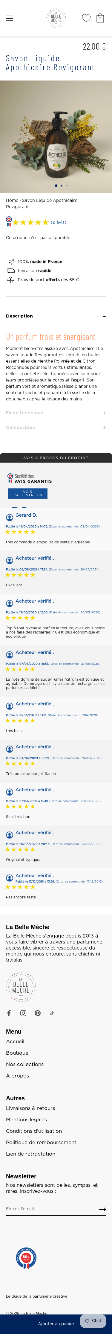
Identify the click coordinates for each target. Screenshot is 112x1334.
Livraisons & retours (30, 1108)
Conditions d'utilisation (34, 1131)
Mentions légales (26, 1119)
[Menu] (9, 18)
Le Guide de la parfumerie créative (36, 1296)
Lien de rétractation (30, 1154)
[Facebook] (9, 1013)
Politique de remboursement (41, 1142)
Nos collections (25, 1064)
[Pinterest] (38, 1013)
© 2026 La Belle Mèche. (27, 1313)
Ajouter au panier (56, 1324)
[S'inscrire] (102, 1209)
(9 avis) (58, 222)
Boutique (17, 1053)
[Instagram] (23, 1013)
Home (12, 201)
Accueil (15, 1041)
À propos (17, 1076)
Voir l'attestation (28, 493)
